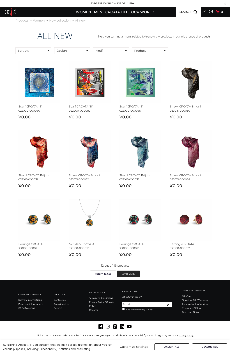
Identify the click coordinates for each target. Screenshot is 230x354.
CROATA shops (26, 308)
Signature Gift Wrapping (195, 300)
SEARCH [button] (190, 11)
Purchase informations (30, 304)
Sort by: (23, 50)
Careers (58, 308)
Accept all (171, 346)
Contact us (60, 300)
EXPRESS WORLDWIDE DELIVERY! (113, 3)
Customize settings (134, 346)
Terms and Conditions (101, 298)
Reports (93, 310)
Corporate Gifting (191, 308)
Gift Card (187, 296)
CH (211, 11)
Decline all (210, 346)
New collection (60, 20)
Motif (99, 50)
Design (62, 50)
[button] (83, 12)
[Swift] (10, 12)
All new (80, 20)
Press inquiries (61, 304)
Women (39, 20)
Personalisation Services (195, 304)
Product (140, 50)
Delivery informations (30, 300)
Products (22, 20)
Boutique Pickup (191, 312)
